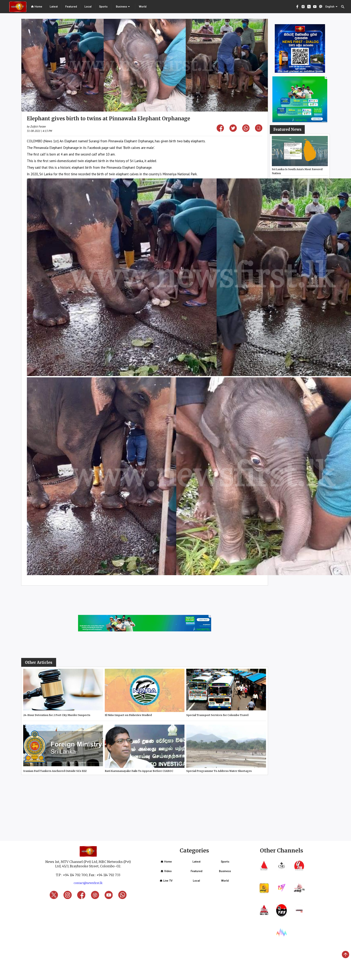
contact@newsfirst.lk (88, 883)
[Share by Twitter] (233, 130)
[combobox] (123, 6)
